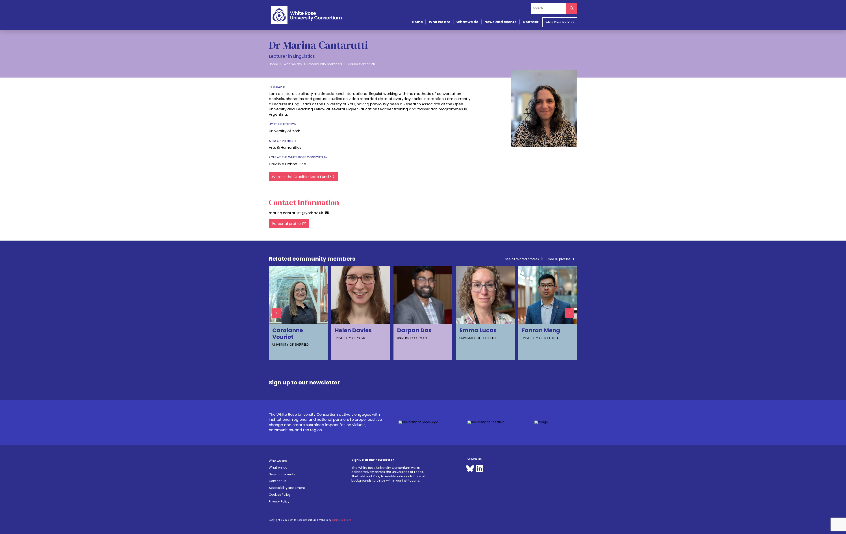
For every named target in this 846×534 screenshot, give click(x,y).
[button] (304, 380)
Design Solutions (341, 520)
